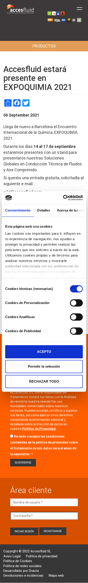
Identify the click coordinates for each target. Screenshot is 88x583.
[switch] (76, 302)
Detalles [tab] (43, 210)
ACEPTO (44, 352)
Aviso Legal (12, 556)
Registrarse (53, 531)
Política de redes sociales (22, 566)
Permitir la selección (44, 366)
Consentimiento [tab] (17, 210)
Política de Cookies (17, 561)
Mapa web (56, 575)
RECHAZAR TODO (44, 381)
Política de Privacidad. (39, 429)
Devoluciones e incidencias (23, 575)
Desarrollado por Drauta (21, 571)
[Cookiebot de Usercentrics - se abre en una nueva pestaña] (63, 198)
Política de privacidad (41, 556)
